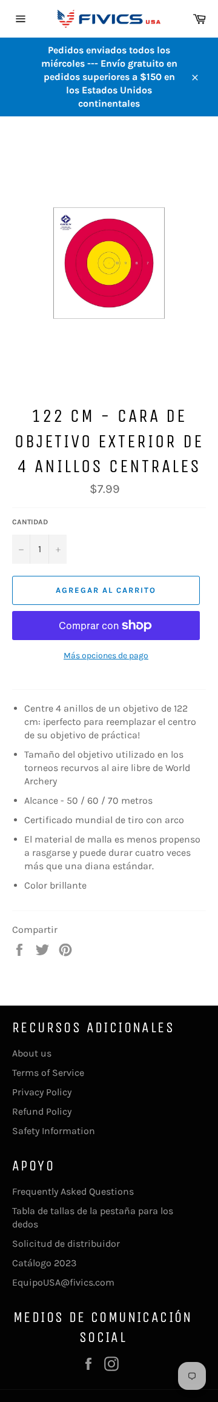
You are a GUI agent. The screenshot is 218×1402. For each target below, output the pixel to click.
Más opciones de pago (106, 655)
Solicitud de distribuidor (66, 1243)
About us (31, 1053)
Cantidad (30, 522)
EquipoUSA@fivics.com (63, 1282)
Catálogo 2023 (44, 1263)
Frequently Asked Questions (73, 1191)
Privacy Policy (41, 1092)
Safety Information (53, 1131)
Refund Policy (41, 1111)
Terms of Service (48, 1072)
